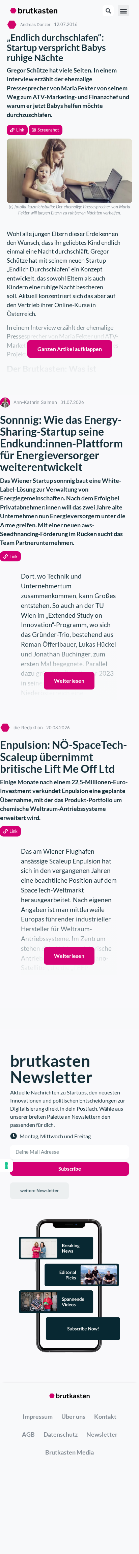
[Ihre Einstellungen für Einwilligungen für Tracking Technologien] (6, 1165)
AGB (28, 1434)
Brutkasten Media (69, 1452)
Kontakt (105, 1416)
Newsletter (101, 1434)
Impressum (38, 1416)
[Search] (108, 10)
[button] (17, 130)
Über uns (73, 1416)
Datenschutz (61, 1434)
